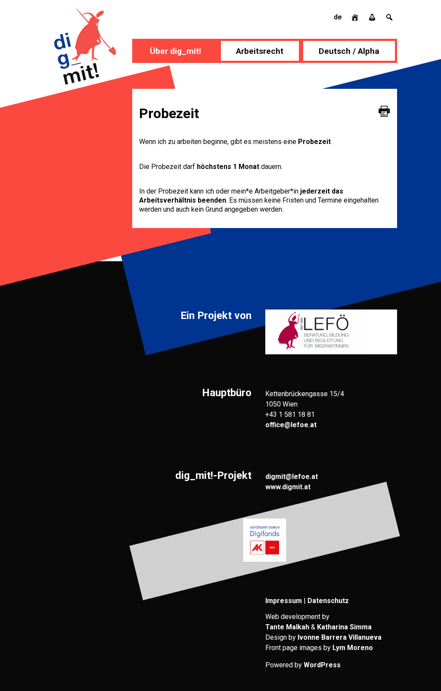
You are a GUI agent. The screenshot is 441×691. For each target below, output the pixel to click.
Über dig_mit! (175, 51)
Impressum (283, 601)
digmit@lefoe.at (291, 476)
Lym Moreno (352, 648)
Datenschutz (328, 601)
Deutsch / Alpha (349, 51)
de (338, 17)
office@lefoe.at (291, 425)
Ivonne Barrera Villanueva (340, 637)
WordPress (322, 665)
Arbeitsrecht (259, 51)
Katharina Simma (344, 627)
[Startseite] (355, 17)
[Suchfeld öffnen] (389, 17)
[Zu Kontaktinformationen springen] (373, 17)
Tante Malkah (287, 627)
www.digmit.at (288, 487)
